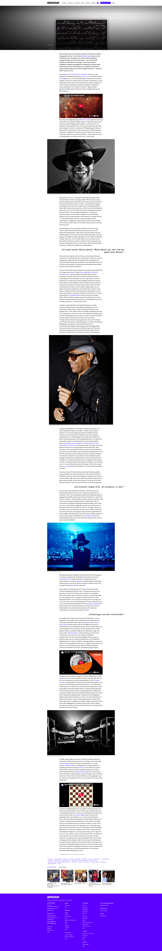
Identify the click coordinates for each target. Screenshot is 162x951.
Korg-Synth (78, 581)
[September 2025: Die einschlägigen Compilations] (67, 876)
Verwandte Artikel (51, 867)
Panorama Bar (86, 120)
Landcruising (75, 860)
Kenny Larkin (95, 443)
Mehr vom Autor (62, 867)
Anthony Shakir (93, 604)
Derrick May (67, 443)
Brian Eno (82, 768)
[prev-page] (48, 890)
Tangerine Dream (70, 765)
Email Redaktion (51, 921)
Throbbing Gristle (74, 295)
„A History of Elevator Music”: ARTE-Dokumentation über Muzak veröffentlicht (53, 885)
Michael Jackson (73, 633)
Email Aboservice (51, 923)
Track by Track (50, 45)
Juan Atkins (86, 443)
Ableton (86, 622)
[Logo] (53, 3)
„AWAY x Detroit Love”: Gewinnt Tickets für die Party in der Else (95, 884)
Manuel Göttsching (83, 860)
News (48, 881)
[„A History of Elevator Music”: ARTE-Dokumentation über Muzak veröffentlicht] (53, 876)
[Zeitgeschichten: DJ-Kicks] (81, 876)
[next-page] (50, 890)
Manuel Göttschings (82, 772)
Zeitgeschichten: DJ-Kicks (80, 883)
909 (84, 585)
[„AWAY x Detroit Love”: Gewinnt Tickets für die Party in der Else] (95, 876)
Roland (71, 585)
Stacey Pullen (63, 445)
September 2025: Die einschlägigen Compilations (67, 884)
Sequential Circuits (65, 579)
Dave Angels (65, 763)
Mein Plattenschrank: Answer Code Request (107, 884)
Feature (76, 881)
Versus (59, 863)
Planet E (72, 272)
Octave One (71, 445)
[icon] (113, 3)
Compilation (63, 881)
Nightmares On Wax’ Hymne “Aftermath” (75, 74)
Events (90, 881)
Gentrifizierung (89, 516)
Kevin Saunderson (77, 443)
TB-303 (86, 610)
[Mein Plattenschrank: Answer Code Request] (108, 876)
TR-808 (76, 585)
